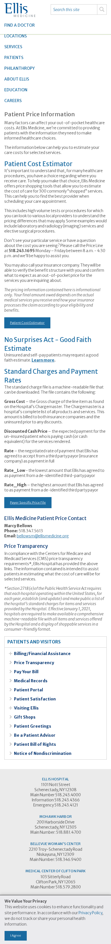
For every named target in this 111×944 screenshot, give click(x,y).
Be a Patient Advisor (35, 735)
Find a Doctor (19, 25)
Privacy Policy (90, 913)
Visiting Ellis (26, 708)
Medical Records (31, 680)
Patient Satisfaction (35, 699)
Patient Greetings (32, 726)
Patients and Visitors (34, 642)
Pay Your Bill (26, 671)
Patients (13, 57)
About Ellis (16, 79)
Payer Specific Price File (28, 502)
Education (15, 89)
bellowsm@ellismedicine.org (43, 536)
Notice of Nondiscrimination (42, 753)
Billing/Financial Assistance (42, 653)
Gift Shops (25, 717)
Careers (13, 100)
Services (13, 46)
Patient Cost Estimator (27, 323)
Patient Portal (28, 689)
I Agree (15, 935)
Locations (15, 36)
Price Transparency (34, 662)
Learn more (43, 360)
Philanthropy (19, 68)
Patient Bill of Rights (35, 744)
